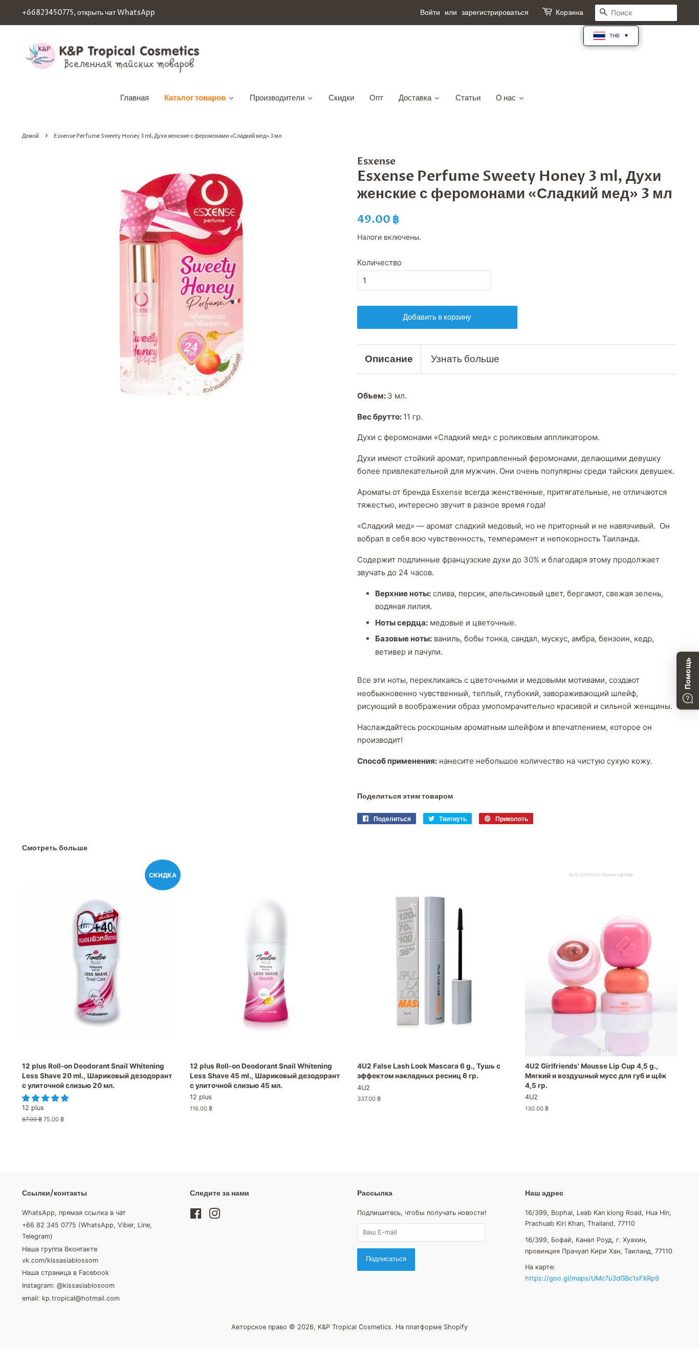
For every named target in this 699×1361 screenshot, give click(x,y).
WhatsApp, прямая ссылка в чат (74, 1213)
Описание (389, 359)
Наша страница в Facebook (65, 1272)
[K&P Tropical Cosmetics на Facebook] (196, 1216)
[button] (46, 1098)
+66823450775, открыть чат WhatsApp (88, 12)
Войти (430, 12)
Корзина (569, 12)
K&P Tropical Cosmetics (354, 1327)
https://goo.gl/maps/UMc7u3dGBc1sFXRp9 (592, 1278)
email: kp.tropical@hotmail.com (71, 1298)
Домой (30, 136)
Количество (379, 262)
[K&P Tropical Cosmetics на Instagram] (214, 1216)
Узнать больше (465, 359)
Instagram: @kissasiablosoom (68, 1285)
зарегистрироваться (495, 12)
